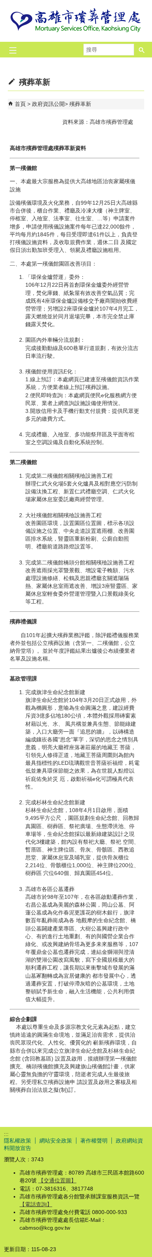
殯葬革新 (80, 104)
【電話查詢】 (35, 1204)
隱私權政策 (17, 1140)
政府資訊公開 (48, 104)
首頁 (20, 104)
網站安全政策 (55, 1140)
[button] (142, 47)
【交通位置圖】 (57, 1180)
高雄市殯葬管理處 (76, 21)
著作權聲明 (94, 1140)
